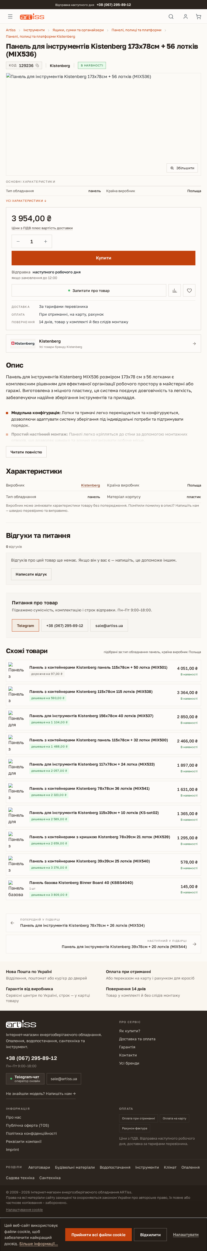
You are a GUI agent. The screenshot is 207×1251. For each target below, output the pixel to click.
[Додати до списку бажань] (189, 290)
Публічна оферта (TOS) (27, 1125)
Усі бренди (129, 1063)
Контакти (128, 1055)
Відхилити (150, 1234)
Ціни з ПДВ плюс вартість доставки (42, 228)
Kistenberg (90, 485)
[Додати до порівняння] (174, 290)
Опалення (190, 1167)
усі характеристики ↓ (26, 200)
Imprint (12, 1149)
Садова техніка (20, 1177)
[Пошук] (171, 16)
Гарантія (127, 1047)
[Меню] (10, 16)
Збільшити (185, 168)
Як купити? (129, 1030)
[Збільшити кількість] (45, 241)
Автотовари (39, 1167)
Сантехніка (50, 1177)
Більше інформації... (38, 1243)
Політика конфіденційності (31, 1133)
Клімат (170, 1167)
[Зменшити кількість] (18, 241)
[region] (103, 124)
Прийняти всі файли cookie (98, 1234)
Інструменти (147, 1167)
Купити (103, 257)
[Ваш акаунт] (185, 16)
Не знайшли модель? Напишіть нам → (41, 1093)
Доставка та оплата (137, 1039)
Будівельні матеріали (75, 1167)
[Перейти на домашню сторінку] (91, 16)
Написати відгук (31, 574)
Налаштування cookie (24, 1209)
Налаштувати (186, 1234)
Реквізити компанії (24, 1141)
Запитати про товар (91, 290)
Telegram (25, 625)
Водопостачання (115, 1167)
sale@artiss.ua (109, 625)
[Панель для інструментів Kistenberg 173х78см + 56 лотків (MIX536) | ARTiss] (103, 124)
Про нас (13, 1117)
